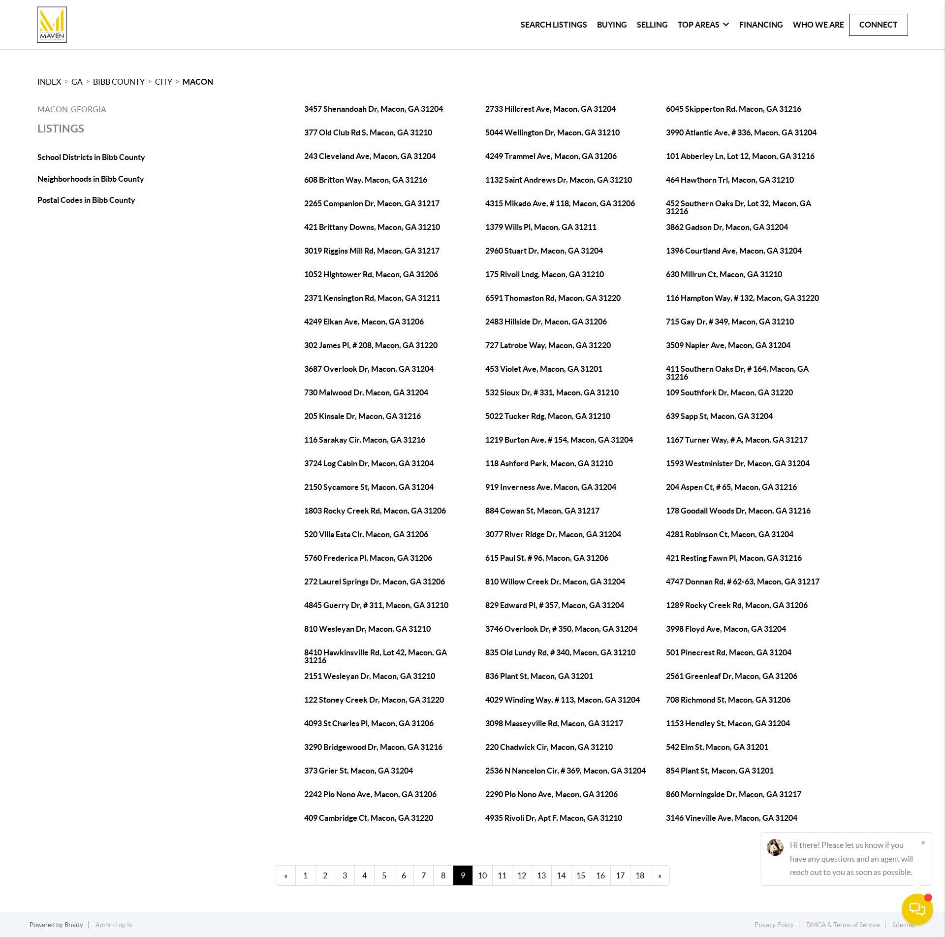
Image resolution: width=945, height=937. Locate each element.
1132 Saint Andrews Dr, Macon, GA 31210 (558, 180)
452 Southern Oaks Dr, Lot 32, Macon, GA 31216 (738, 207)
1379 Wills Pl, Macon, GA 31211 (541, 227)
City (163, 81)
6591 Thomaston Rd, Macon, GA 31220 (553, 298)
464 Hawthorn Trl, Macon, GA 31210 (730, 180)
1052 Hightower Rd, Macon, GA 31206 (371, 274)
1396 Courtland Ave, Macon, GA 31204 (734, 251)
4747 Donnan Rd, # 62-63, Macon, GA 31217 (742, 581)
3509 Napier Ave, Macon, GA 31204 (728, 345)
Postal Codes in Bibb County (86, 199)
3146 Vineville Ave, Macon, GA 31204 (731, 818)
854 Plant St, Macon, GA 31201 (720, 771)
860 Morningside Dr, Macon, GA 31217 (733, 794)
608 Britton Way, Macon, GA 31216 (365, 180)
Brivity (73, 925)
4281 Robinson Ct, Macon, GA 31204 (729, 534)
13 (541, 875)
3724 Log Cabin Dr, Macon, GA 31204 (369, 463)
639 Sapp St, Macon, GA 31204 (719, 416)
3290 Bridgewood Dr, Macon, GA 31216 (373, 747)
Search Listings (554, 24)
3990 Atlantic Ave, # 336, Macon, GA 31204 (741, 132)
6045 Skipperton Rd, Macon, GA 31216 (733, 109)
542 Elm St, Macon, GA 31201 (717, 747)
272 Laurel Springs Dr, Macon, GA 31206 (374, 581)
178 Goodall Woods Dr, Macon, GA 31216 (738, 511)
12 (521, 875)
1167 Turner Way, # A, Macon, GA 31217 (737, 440)
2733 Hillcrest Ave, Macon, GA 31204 (550, 109)
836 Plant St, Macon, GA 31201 (539, 676)
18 (639, 875)
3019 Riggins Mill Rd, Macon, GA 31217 (372, 251)
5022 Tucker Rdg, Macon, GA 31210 (547, 416)
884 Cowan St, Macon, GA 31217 (542, 511)
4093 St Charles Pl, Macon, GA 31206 (369, 723)
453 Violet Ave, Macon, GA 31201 (543, 369)
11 (502, 875)
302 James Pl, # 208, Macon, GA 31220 (371, 345)
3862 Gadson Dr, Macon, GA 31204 (727, 227)
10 (482, 875)
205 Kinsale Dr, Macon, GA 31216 (362, 416)
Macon (198, 81)
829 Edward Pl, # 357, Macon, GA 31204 (554, 605)
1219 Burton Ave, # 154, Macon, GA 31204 (559, 440)
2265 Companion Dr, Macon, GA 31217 (372, 203)
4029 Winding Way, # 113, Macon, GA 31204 (562, 700)
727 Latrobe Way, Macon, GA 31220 (548, 345)
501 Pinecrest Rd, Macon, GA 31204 (728, 652)
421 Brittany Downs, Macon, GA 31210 (372, 227)
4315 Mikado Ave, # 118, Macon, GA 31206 (560, 203)
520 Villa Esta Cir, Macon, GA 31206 (366, 534)
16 (600, 875)
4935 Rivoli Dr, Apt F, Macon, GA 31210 (553, 818)
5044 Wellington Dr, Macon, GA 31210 (552, 132)
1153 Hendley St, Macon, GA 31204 (728, 723)
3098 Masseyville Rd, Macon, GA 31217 (554, 723)
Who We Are (818, 24)
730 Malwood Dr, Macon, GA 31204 (366, 392)
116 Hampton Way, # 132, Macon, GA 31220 (742, 298)
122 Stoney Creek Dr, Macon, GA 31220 (374, 700)
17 (620, 875)
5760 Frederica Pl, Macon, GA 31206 (368, 558)
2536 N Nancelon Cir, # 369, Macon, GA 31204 (565, 771)
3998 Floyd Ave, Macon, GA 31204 (726, 629)
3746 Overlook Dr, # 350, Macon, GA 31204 (561, 629)
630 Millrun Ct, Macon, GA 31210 (724, 274)
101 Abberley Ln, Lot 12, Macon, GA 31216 (740, 156)
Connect (878, 24)
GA (77, 81)
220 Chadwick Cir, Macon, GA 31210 (549, 747)
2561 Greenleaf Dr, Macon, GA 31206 (731, 676)
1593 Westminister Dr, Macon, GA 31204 (738, 463)
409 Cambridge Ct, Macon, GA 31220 (368, 818)
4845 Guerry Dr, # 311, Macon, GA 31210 (376, 605)
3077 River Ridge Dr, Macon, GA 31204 (553, 534)
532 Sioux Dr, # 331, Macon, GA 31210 (552, 392)
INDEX (49, 81)
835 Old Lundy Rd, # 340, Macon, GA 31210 (560, 652)
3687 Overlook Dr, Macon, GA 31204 (369, 369)
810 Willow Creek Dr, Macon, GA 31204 (555, 581)
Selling (652, 24)
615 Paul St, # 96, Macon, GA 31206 (546, 558)
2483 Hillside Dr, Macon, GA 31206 (546, 321)
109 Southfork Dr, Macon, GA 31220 (729, 392)
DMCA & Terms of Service (843, 925)
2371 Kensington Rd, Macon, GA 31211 (372, 298)
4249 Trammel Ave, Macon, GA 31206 (551, 156)
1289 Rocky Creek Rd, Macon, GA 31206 (737, 605)
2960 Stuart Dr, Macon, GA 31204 (544, 251)
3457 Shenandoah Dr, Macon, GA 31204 (373, 109)
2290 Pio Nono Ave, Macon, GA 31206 (551, 794)
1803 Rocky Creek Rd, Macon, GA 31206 (375, 511)
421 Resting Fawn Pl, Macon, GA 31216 (734, 558)
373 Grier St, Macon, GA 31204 (358, 771)
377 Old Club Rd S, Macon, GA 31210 (368, 132)
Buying (612, 24)
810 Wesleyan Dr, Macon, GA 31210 (367, 629)
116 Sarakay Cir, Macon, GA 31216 (364, 440)
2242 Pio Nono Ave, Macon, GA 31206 (370, 794)
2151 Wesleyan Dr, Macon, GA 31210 (369, 676)
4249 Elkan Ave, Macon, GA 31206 (364, 321)
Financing (761, 24)
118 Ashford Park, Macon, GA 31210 (549, 463)
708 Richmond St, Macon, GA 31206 (728, 700)
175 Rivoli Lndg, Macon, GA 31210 (544, 274)
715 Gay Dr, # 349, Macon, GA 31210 (730, 321)
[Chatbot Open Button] (917, 909)
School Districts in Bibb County (91, 157)
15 (580, 875)
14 (561, 875)
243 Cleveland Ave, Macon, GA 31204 (370, 156)
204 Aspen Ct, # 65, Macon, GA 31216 (731, 487)
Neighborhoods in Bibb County (90, 178)
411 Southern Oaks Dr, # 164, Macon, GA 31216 (737, 373)
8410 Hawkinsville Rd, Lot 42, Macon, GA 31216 (375, 656)
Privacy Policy (774, 925)
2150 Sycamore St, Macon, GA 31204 (369, 487)
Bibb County (119, 81)
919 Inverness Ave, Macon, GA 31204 (550, 487)
